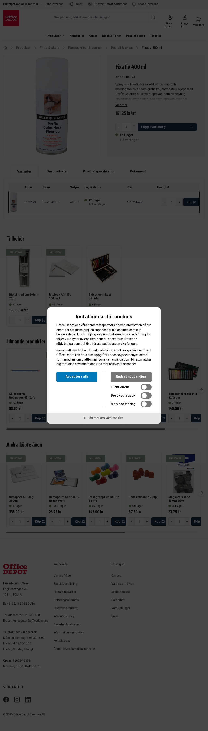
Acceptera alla (77, 377)
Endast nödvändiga (131, 377)
